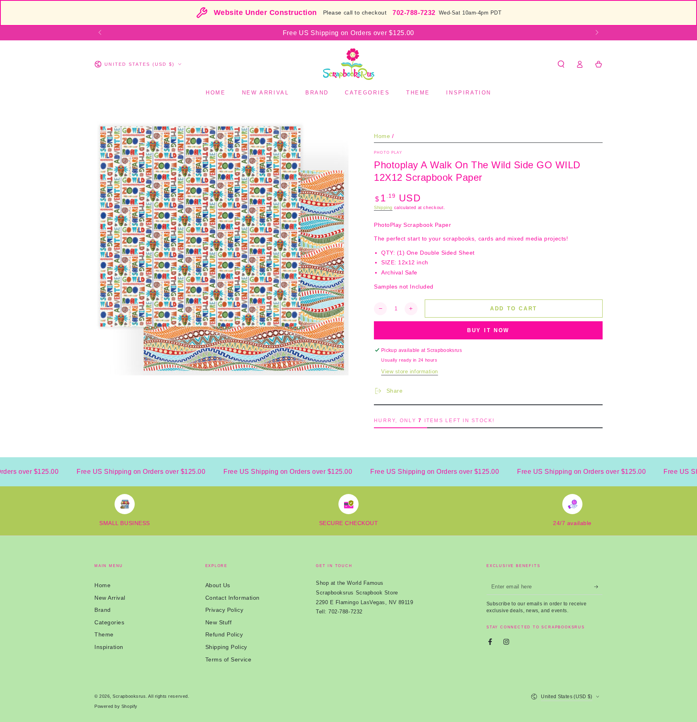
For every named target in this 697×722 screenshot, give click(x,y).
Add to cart (513, 309)
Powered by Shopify (116, 706)
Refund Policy (224, 634)
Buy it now (488, 330)
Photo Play (388, 153)
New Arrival (109, 597)
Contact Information (232, 597)
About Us (217, 585)
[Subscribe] (598, 587)
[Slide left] (100, 33)
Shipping (383, 207)
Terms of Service (228, 659)
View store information (409, 372)
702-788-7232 (413, 12)
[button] (560, 64)
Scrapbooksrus (129, 696)
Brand (102, 610)
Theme (104, 634)
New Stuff (218, 622)
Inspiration (108, 647)
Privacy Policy (224, 610)
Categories (109, 622)
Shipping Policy (226, 647)
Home (382, 136)
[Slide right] (596, 33)
